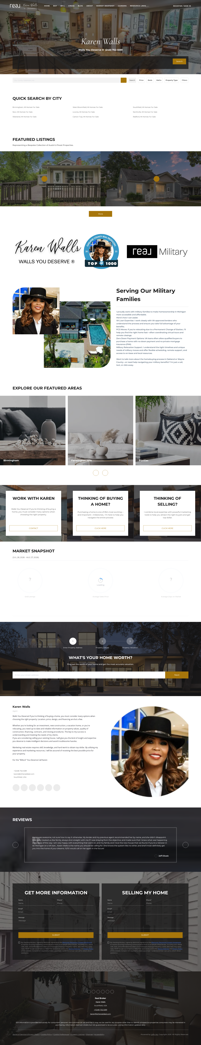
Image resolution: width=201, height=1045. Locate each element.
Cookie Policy (46, 1034)
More (100, 214)
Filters (184, 80)
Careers (122, 6)
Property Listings (77, 1034)
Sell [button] (62, 6)
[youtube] (48, 787)
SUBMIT (56, 935)
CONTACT (33, 528)
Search (132, 80)
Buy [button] (55, 6)
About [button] (89, 6)
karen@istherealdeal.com (24, 774)
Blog (80, 6)
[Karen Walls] (149, 751)
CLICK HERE (100, 528)
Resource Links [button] (138, 6)
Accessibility (99, 1034)
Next (176, 675)
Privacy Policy (88, 949)
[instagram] (40, 787)
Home (47, 6)
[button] (15, 6)
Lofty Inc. (154, 1034)
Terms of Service (74, 949)
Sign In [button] (187, 6)
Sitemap (89, 1034)
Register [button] (177, 6)
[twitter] (32, 787)
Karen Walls (21, 706)
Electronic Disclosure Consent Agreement (77, 942)
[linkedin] (24, 787)
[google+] (56, 787)
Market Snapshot (105, 6)
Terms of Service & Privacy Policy (26, 1034)
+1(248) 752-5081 (20, 771)
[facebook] (16, 787)
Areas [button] (71, 6)
